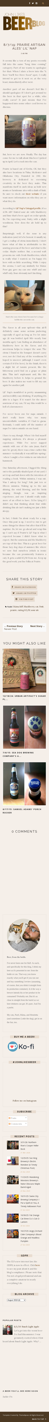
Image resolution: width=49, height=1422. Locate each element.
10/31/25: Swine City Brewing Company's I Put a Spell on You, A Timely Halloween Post (31, 1201)
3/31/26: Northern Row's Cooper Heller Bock (30, 1145)
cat (36, 606)
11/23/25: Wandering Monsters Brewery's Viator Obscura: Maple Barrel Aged (30, 1182)
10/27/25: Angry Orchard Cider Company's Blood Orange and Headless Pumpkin (31, 1236)
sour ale (35, 610)
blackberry (29, 606)
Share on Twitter (26, 593)
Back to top (38, 1419)
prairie (13, 610)
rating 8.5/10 (24, 610)
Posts (13, 1118)
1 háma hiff (18, 606)
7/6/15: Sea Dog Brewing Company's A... (18, 754)
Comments (16, 1124)
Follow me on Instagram (24, 1100)
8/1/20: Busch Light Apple (26, 1326)
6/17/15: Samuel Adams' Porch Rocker (22, 811)
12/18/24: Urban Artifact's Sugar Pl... (24, 698)
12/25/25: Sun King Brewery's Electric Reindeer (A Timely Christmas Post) (29, 1163)
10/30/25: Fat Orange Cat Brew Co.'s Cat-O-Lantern (30, 1218)
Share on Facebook (25, 587)
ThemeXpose (24, 1415)
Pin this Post (26, 599)
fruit (41, 606)
